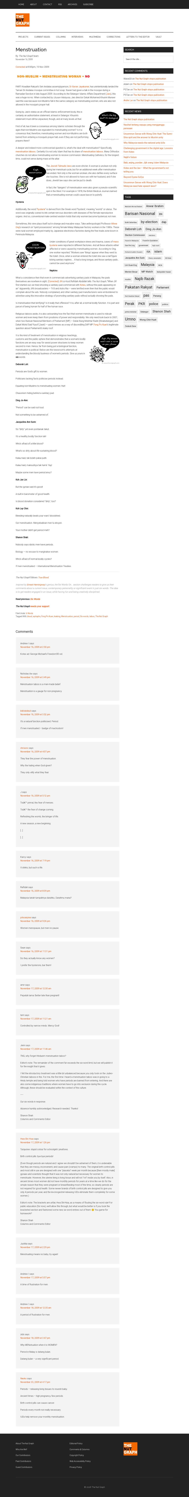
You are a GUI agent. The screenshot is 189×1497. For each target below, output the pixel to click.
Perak (129, 304)
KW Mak (168, 258)
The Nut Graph (101, 616)
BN (160, 214)
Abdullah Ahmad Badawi (133, 206)
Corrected (20, 67)
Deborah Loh (133, 229)
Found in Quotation (150, 241)
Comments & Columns (80, 1449)
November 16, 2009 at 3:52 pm (35, 714)
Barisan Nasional (140, 213)
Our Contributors (23, 1455)
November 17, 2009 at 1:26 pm (35, 1142)
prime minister (130, 312)
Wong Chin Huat (148, 319)
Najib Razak (144, 279)
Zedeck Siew (130, 326)
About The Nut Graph (25, 1443)
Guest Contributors (24, 1467)
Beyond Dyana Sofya (134, 177)
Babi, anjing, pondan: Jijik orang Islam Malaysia (146, 162)
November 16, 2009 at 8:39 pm (35, 891)
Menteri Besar (131, 272)
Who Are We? (21, 1449)
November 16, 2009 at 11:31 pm (35, 951)
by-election (149, 222)
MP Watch (147, 271)
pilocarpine (25, 917)
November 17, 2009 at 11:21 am (35, 1018)
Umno (130, 319)
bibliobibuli (25, 711)
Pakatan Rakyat (138, 287)
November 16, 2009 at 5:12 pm (35, 795)
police (153, 304)
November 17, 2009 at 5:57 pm (35, 1277)
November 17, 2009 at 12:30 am (35, 988)
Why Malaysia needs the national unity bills (144, 142)
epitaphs (37, 616)
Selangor (144, 312)
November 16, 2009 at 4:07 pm (35, 751)
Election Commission (135, 235)
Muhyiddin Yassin (164, 272)
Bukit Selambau (131, 222)
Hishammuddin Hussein (134, 252)
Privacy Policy (76, 1467)
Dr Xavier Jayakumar (79, 86)
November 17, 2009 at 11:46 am (35, 1049)
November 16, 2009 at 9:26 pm (35, 921)
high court (155, 245)
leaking (57, 616)
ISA (148, 251)
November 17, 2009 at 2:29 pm (35, 1247)
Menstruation (67, 616)
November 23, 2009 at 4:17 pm (35, 1382)
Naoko (23, 1378)
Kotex (83, 285)
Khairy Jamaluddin (155, 258)
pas (146, 295)
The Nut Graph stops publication (150, 78)
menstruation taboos (26, 151)
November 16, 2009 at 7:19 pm (35, 860)
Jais (109, 94)
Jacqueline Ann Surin (135, 258)
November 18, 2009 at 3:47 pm (35, 1338)
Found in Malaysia (132, 241)
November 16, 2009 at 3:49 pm (35, 677)
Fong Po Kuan (100, 324)
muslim (128, 279)
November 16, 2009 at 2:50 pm (35, 647)
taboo (91, 616)
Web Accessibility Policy (80, 1461)
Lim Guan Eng (131, 265)
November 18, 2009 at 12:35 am (35, 1307)
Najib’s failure (130, 157)
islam (158, 251)
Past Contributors (23, 1461)
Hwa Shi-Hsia (26, 1139)
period (76, 616)
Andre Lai (128, 100)
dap (164, 222)
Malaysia (147, 265)
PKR (141, 304)
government (143, 245)
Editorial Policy (76, 1443)
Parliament (162, 287)
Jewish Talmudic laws (61, 166)
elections (152, 235)
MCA (160, 265)
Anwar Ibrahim (155, 206)
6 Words (29, 613)
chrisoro (24, 748)
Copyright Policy (77, 1455)
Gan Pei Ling (130, 245)
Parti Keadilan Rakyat (132, 296)
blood (29, 616)
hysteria (41, 209)
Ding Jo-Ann (153, 229)
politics (165, 304)
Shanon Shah (161, 311)
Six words (84, 616)
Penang (157, 295)
